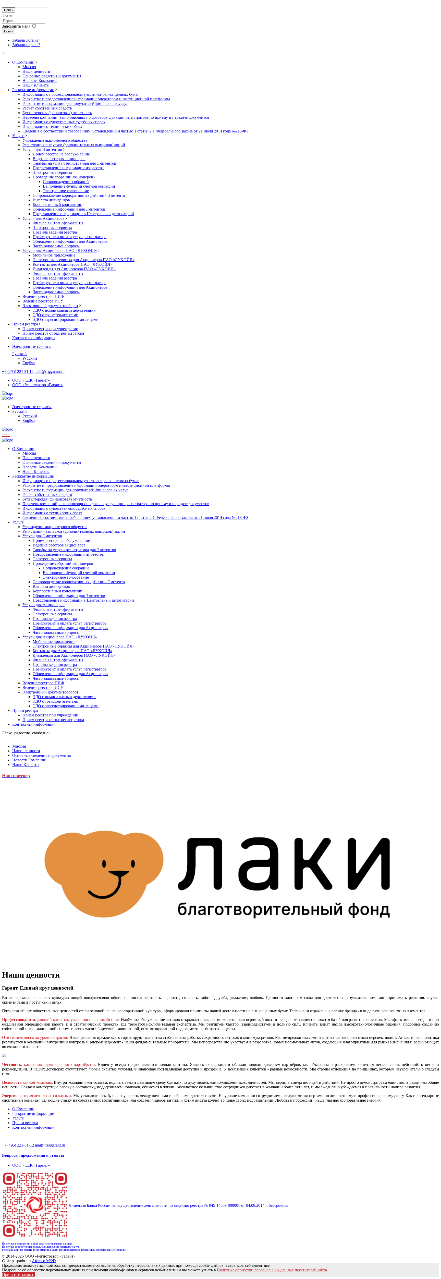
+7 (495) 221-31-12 (18, 1145)
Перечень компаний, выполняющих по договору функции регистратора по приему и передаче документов (115, 117)
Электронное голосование (66, 191)
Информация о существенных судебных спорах (63, 122)
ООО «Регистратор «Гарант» (37, 385)
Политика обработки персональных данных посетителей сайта (40, 1246)
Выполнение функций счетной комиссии (79, 186)
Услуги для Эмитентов (42, 149)
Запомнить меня (16, 26)
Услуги (18, 135)
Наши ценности (36, 71)
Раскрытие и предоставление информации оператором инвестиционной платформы (96, 99)
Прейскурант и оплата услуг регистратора (69, 237)
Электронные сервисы (52, 172)
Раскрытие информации (33, 90)
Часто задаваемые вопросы (56, 246)
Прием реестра (25, 324)
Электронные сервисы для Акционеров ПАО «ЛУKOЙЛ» (83, 260)
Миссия (29, 67)
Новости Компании (39, 80)
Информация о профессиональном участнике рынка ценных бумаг (80, 94)
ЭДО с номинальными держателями (64, 310)
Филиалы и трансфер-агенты (58, 223)
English (28, 363)
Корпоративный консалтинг (57, 204)
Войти (8, 31)
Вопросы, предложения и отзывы (33, 1155)
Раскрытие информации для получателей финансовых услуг (75, 103)
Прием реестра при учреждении (50, 328)
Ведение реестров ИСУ (42, 301)
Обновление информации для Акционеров (70, 241)
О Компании (23, 62)
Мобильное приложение (54, 255)
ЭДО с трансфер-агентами (55, 315)
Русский (19, 353)
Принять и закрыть (18, 1274)
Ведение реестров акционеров (59, 158)
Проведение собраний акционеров (63, 177)
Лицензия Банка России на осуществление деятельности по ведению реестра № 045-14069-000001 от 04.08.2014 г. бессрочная (178, 1205)
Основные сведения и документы (51, 76)
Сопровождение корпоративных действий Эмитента (79, 195)
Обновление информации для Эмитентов (69, 209)
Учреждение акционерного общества (54, 140)
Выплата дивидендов (51, 200)
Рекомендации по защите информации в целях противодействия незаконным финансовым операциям (64, 1249)
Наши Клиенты (36, 85)
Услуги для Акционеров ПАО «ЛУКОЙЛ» (59, 250)
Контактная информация (33, 338)
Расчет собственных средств (47, 108)
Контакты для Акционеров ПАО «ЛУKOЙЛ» (72, 264)
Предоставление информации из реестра (68, 168)
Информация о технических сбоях (52, 126)
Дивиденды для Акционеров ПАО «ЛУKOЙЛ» (74, 269)
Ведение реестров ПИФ (43, 296)
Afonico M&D (44, 1261)
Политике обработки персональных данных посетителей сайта (272, 1270)
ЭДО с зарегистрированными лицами (66, 319)
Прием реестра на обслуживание (61, 154)
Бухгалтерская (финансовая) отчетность (57, 113)
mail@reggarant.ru (49, 371)
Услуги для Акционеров (43, 218)
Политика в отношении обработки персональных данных (37, 1243)
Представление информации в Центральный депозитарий (83, 214)
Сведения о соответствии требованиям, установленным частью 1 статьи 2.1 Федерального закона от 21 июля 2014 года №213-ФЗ (135, 131)
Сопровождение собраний (66, 181)
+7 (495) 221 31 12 (17, 371)
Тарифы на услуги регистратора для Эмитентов (74, 163)
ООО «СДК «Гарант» (31, 380)
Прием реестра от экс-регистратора (53, 333)
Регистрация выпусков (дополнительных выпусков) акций (73, 145)
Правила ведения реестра (55, 232)
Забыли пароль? (26, 45)
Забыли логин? (25, 40)
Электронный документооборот (50, 305)
